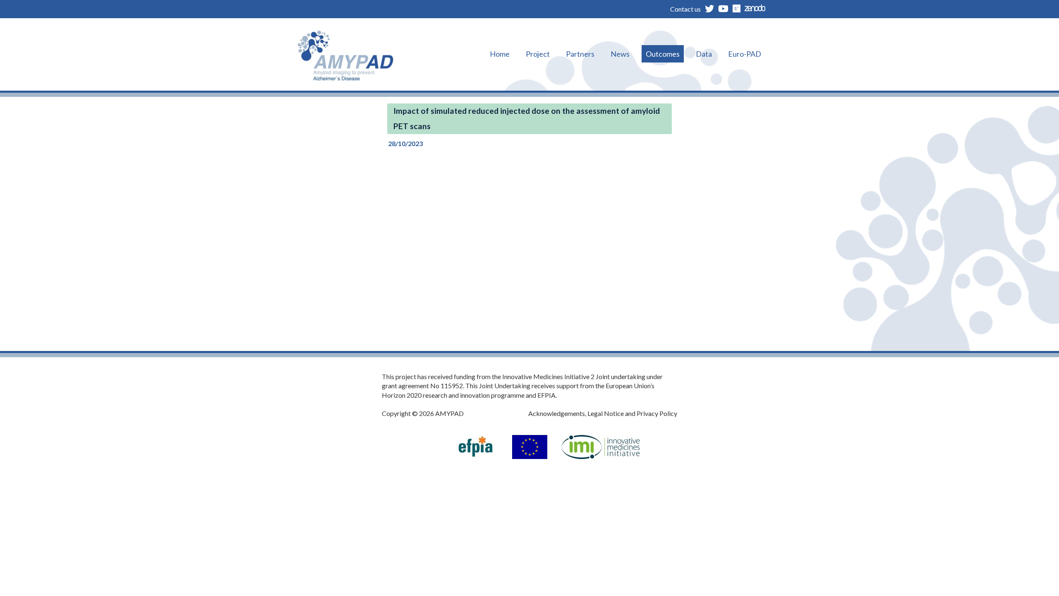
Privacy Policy (657, 413)
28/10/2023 (405, 143)
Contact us (685, 9)
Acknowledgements (556, 413)
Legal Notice (605, 413)
